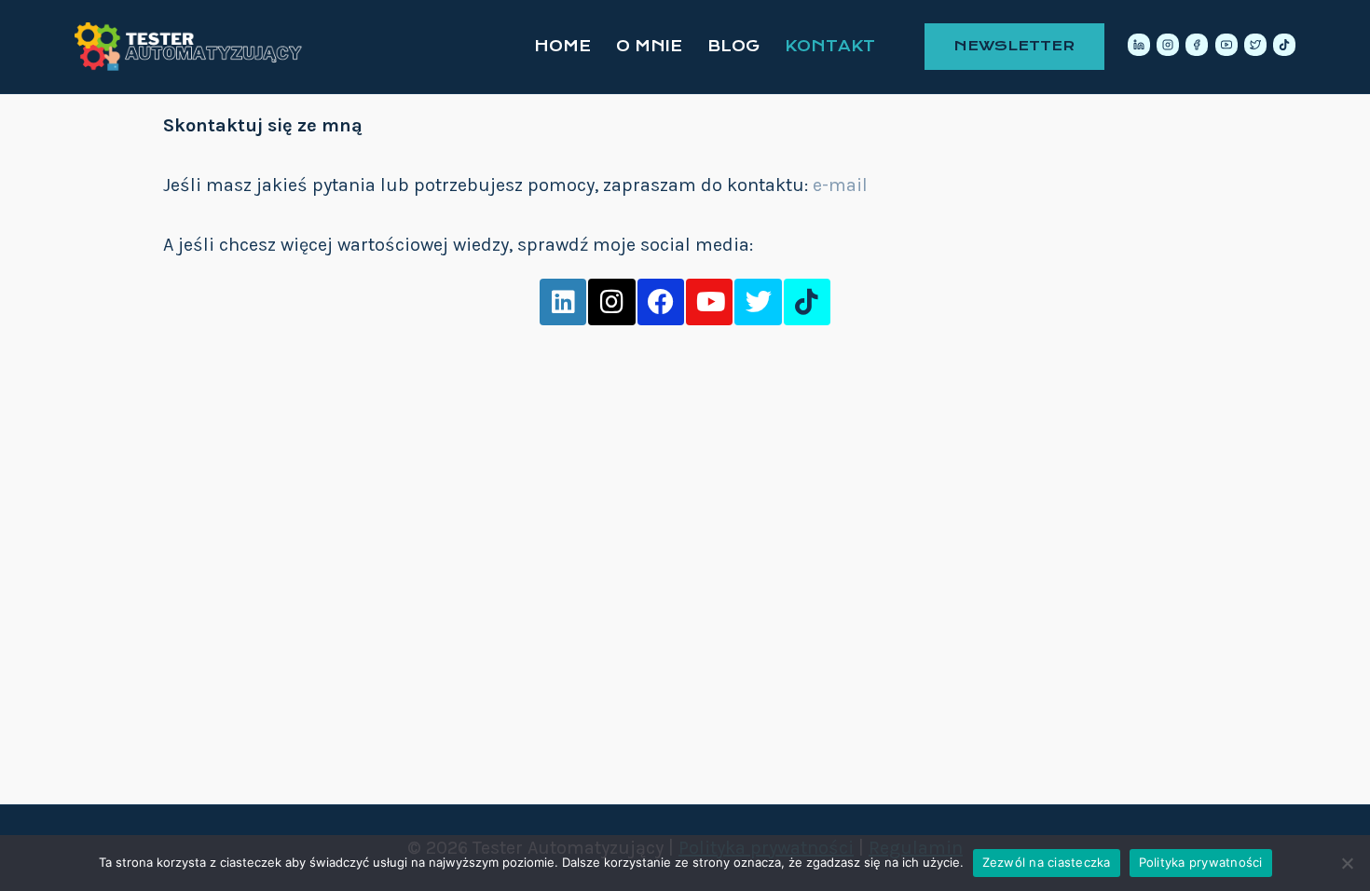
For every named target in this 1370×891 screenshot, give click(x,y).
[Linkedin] (1139, 45)
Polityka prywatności (1201, 862)
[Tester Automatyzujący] (191, 46)
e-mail (840, 185)
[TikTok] (1284, 45)
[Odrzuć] (1346, 863)
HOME (562, 46)
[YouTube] (1226, 45)
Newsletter (1014, 45)
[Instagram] (1168, 45)
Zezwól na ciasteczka (1046, 862)
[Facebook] (1196, 45)
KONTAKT (830, 46)
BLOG (733, 46)
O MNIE (649, 46)
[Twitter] (1255, 45)
